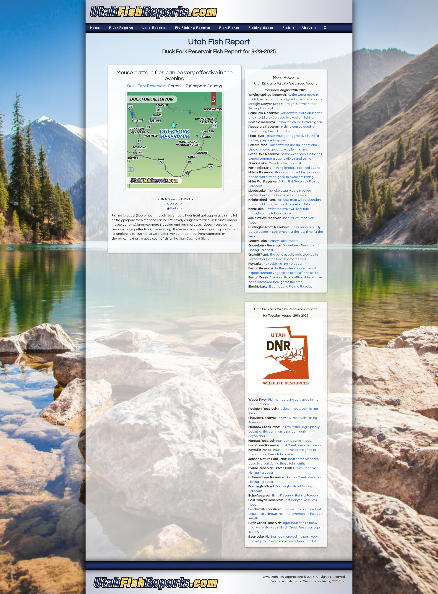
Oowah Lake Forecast (285, 163)
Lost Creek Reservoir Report (302, 445)
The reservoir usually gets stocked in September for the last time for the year (285, 232)
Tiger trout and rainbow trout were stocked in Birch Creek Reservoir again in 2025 (285, 527)
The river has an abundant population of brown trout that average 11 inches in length (285, 514)
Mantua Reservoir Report (295, 440)
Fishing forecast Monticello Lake (296, 167)
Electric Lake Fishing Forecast (291, 286)
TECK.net (339, 581)
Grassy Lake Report (283, 241)
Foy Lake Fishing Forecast (283, 263)
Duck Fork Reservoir (146, 86)
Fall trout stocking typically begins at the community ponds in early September (284, 431)
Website (176, 208)
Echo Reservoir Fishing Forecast (296, 495)
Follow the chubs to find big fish (299, 122)
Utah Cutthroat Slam (193, 238)
